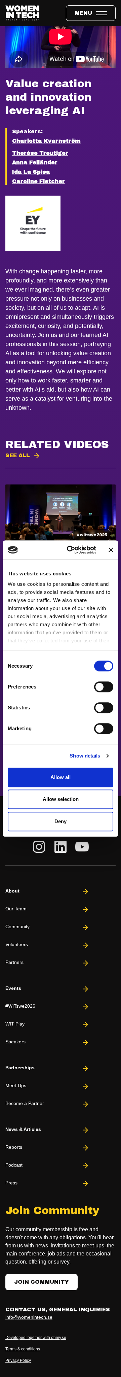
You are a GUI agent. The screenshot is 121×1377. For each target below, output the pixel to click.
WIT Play (15, 1024)
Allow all (60, 777)
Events (13, 988)
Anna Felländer (34, 162)
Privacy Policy (18, 1360)
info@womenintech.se (28, 1317)
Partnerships (20, 1067)
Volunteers (16, 944)
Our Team (16, 908)
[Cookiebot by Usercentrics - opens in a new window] (71, 549)
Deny (60, 821)
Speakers (15, 1041)
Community (17, 926)
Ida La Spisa (31, 172)
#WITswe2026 (20, 1006)
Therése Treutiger (40, 153)
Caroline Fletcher (38, 181)
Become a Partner (24, 1103)
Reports (13, 1147)
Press (11, 1182)
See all (17, 455)
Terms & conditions (22, 1349)
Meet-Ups (15, 1085)
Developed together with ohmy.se (35, 1337)
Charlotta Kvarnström (46, 141)
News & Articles (23, 1129)
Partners (14, 962)
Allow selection (61, 799)
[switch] (103, 686)
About (12, 891)
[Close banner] (111, 549)
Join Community (41, 1282)
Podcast (14, 1165)
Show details (85, 756)
